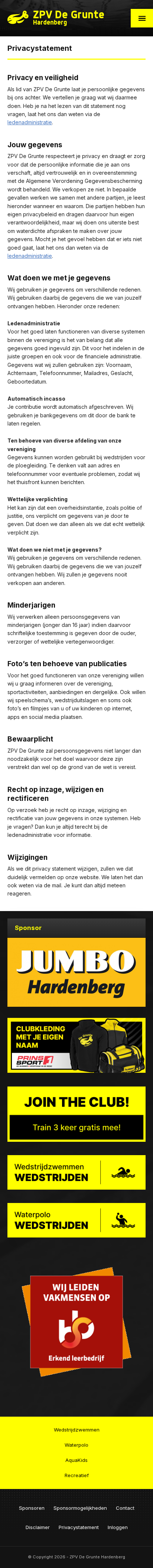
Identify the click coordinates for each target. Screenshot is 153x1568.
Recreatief (77, 1475)
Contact (125, 1508)
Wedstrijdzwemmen (77, 1430)
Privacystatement (79, 1527)
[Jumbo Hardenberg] (76, 972)
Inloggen (118, 1527)
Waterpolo (76, 1445)
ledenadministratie (29, 122)
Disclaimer (38, 1527)
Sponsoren (32, 1508)
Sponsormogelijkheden (80, 1508)
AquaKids (76, 1460)
